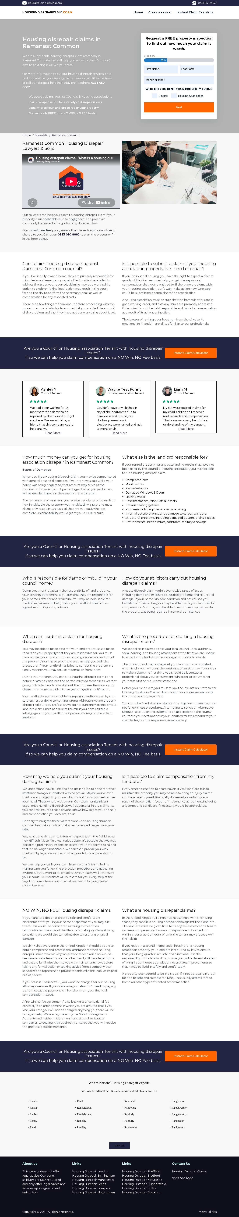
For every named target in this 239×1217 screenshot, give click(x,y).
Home (138, 12)
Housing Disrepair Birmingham (93, 1175)
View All (120, 1145)
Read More (53, 433)
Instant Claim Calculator (195, 12)
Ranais (33, 1101)
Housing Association (190, 96)
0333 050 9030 (207, 3)
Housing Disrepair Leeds (89, 1184)
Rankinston (178, 1120)
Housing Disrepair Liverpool (91, 1188)
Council (163, 96)
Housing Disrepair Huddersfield (144, 1184)
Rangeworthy (179, 1107)
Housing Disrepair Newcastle (142, 1180)
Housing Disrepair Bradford (141, 1175)
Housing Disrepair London (90, 1171)
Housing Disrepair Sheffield (141, 1171)
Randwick (130, 1101)
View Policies (208, 1212)
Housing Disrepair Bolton (139, 1188)
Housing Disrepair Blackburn (142, 1192)
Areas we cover (160, 12)
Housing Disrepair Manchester (93, 1180)
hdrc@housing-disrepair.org (45, 3)
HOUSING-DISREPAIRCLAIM (47, 12)
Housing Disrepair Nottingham (93, 1192)
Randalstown (84, 1107)
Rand (33, 1127)
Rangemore (130, 1127)
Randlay (81, 1120)
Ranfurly (129, 1114)
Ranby (33, 1114)
